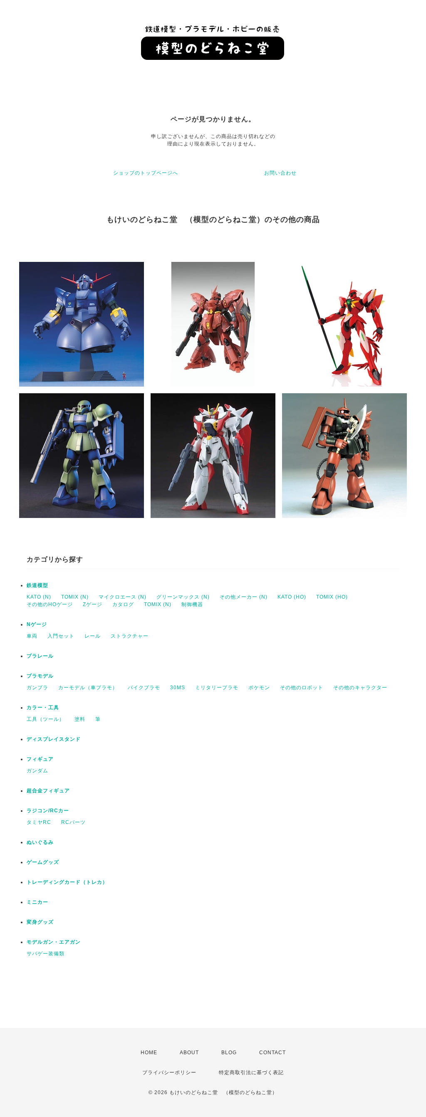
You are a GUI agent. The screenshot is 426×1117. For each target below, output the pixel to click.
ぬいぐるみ (40, 842)
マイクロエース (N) (122, 597)
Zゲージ (92, 604)
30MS (177, 687)
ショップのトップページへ (145, 173)
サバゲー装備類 (45, 954)
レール (92, 636)
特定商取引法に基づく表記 (251, 1072)
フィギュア (40, 759)
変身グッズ (40, 922)
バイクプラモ (144, 687)
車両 (32, 636)
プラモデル (40, 676)
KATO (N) (39, 597)
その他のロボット (301, 687)
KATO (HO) (291, 597)
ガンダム (37, 771)
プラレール (40, 656)
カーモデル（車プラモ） (88, 687)
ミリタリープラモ (216, 687)
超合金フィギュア (48, 791)
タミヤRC (39, 822)
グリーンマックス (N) (183, 597)
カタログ (123, 604)
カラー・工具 (43, 707)
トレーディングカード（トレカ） (67, 882)
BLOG (229, 1052)
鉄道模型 (37, 585)
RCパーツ (73, 822)
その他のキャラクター (360, 687)
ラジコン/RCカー (48, 811)
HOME (149, 1052)
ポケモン (259, 687)
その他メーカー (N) (243, 597)
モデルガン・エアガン (54, 942)
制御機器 (192, 604)
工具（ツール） (45, 719)
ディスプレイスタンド (54, 739)
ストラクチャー (130, 636)
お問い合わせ (280, 173)
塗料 (79, 719)
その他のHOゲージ (50, 604)
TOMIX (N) (75, 597)
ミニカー (37, 902)
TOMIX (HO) (332, 597)
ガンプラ (37, 687)
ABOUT (189, 1052)
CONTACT (272, 1052)
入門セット (60, 636)
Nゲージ (37, 624)
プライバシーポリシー (169, 1072)
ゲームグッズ (43, 862)
